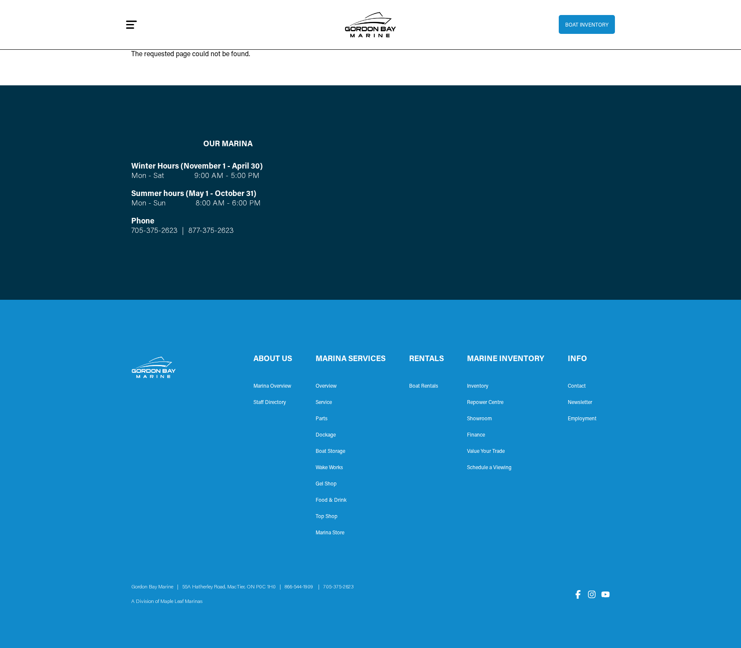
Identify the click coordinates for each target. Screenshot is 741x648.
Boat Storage (330, 451)
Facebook (578, 594)
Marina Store (330, 533)
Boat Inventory (586, 25)
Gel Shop (326, 484)
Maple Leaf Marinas (181, 601)
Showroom (479, 419)
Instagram (591, 594)
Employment (582, 419)
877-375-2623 (210, 231)
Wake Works (329, 467)
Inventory (477, 386)
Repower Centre (485, 402)
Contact (577, 386)
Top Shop (326, 516)
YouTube (605, 594)
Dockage (326, 435)
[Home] (370, 25)
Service (324, 402)
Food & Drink (331, 500)
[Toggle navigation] (131, 24)
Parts (322, 419)
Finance (476, 435)
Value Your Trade (486, 451)
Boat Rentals (423, 386)
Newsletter (580, 402)
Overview (326, 386)
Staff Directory (269, 402)
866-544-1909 (301, 587)
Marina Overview (272, 386)
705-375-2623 (154, 231)
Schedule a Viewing (489, 467)
